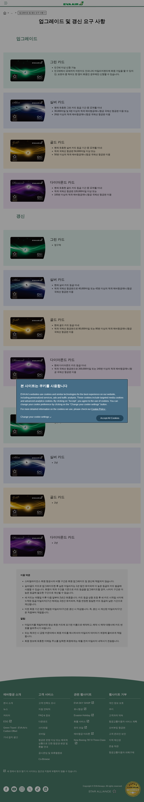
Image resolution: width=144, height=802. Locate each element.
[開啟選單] (6, 3)
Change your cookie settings (35, 417)
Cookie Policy (98, 409)
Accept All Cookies (109, 418)
